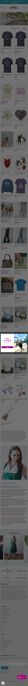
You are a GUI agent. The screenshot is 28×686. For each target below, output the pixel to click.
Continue (7, 347)
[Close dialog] (26, 334)
